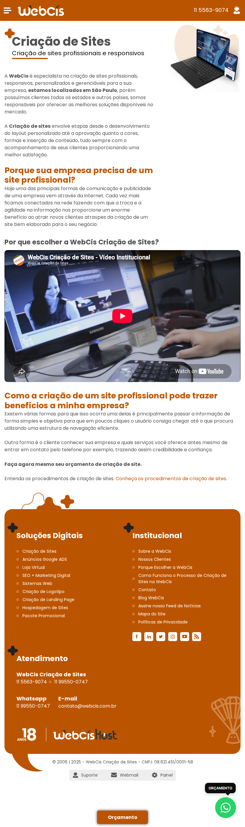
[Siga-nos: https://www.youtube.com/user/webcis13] (184, 636)
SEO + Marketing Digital (46, 575)
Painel (166, 775)
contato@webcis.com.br (87, 706)
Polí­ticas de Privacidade (163, 622)
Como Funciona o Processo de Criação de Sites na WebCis (182, 578)
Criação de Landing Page (48, 600)
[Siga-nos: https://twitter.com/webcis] (160, 636)
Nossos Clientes (154, 559)
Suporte (89, 775)
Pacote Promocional (43, 616)
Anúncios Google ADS (44, 559)
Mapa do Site (152, 614)
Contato (147, 590)
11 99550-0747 (71, 681)
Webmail (129, 775)
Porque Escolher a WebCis (165, 567)
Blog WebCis (151, 598)
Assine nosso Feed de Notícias (169, 606)
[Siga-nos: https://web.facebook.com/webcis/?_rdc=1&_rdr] (136, 636)
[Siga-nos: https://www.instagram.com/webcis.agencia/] (172, 636)
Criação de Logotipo (43, 592)
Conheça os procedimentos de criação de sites (171, 478)
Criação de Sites (39, 551)
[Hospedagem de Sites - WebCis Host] (84, 734)
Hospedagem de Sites (45, 608)
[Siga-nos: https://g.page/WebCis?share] (196, 636)
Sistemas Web (37, 583)
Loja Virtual (33, 567)
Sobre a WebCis (154, 551)
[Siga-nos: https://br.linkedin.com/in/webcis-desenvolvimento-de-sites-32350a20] (148, 636)
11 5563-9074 (211, 10)
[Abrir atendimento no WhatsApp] (225, 807)
